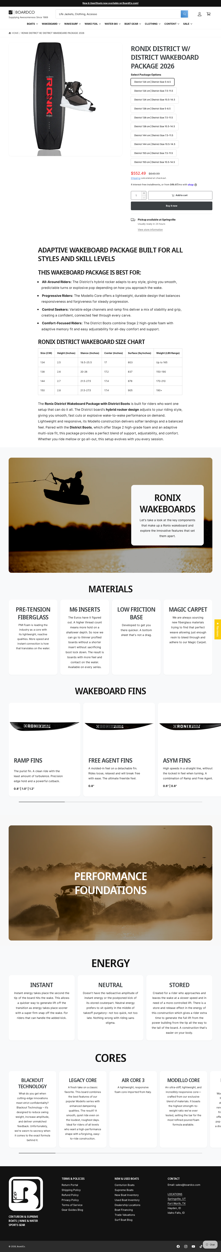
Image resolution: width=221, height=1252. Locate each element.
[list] (110, 637)
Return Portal (70, 1185)
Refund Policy (70, 1195)
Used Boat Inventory (127, 1200)
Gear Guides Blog (72, 1209)
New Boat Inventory (127, 1195)
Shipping (135, 178)
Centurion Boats (124, 1185)
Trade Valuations (125, 1214)
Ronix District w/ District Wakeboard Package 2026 (52, 33)
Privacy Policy (70, 1200)
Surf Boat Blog (123, 1219)
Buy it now (171, 205)
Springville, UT (177, 1198)
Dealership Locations (127, 1205)
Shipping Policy (71, 1190)
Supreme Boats (124, 1190)
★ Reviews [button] (217, 629)
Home (15, 33)
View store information (150, 229)
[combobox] (122, 13)
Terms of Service (72, 1205)
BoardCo (21, 1246)
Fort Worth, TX (177, 1203)
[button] (208, 13)
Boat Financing (124, 1209)
